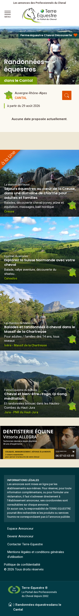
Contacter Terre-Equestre (25, 544)
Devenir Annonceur (20, 536)
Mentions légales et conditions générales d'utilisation (35, 554)
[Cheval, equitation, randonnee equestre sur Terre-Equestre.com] (40, 15)
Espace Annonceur (20, 528)
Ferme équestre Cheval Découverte (46, 35)
